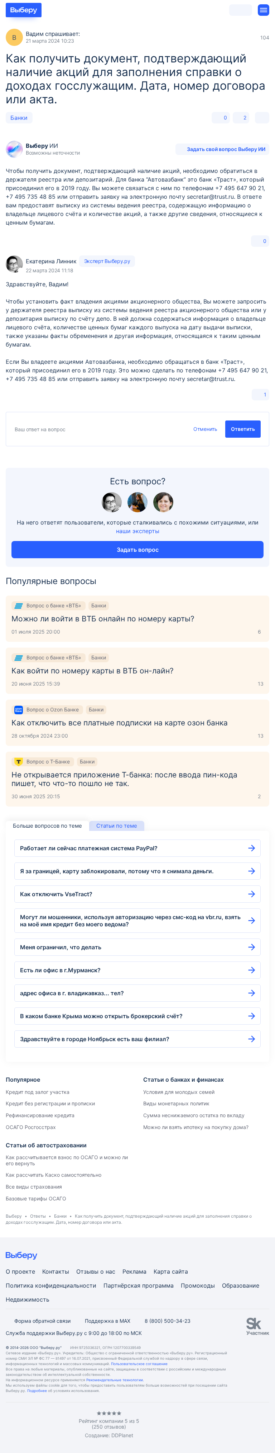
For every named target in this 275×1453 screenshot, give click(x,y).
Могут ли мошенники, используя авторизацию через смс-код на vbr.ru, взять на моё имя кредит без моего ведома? (130, 920)
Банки (19, 117)
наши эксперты (137, 531)
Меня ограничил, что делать (60, 947)
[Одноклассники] (23, 1424)
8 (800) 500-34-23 (167, 1321)
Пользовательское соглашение (139, 1364)
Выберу (14, 1216)
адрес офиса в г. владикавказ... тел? (72, 993)
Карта (162, 1271)
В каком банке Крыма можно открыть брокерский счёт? (101, 1016)
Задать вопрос (138, 549)
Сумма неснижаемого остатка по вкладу (194, 1115)
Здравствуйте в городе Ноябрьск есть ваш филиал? (94, 1039)
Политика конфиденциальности (51, 1285)
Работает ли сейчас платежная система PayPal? (89, 848)
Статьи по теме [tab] (116, 825)
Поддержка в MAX (107, 1321)
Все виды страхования (34, 1187)
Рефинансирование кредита (40, 1115)
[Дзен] (51, 1424)
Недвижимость (27, 1299)
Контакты (55, 1271)
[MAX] (37, 1424)
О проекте (20, 1271)
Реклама (134, 1271)
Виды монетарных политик (176, 1103)
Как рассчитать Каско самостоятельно (53, 1175)
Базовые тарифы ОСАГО (36, 1198)
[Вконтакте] (8, 1424)
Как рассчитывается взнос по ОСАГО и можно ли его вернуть (67, 1160)
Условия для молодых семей (178, 1092)
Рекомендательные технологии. (115, 1380)
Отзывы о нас (95, 1271)
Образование (240, 1285)
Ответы (38, 1216)
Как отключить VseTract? (56, 894)
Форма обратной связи (42, 1321)
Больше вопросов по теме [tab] (47, 825)
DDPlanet (122, 1435)
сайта (180, 1271)
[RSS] (66, 1424)
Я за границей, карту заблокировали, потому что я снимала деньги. (117, 871)
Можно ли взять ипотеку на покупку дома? (196, 1127)
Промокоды (198, 1285)
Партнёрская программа (138, 1285)
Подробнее (37, 1390)
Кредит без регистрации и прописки (50, 1103)
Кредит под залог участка (37, 1092)
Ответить (243, 429)
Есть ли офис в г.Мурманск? (60, 970)
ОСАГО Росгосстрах (31, 1127)
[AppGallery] (255, 1425)
